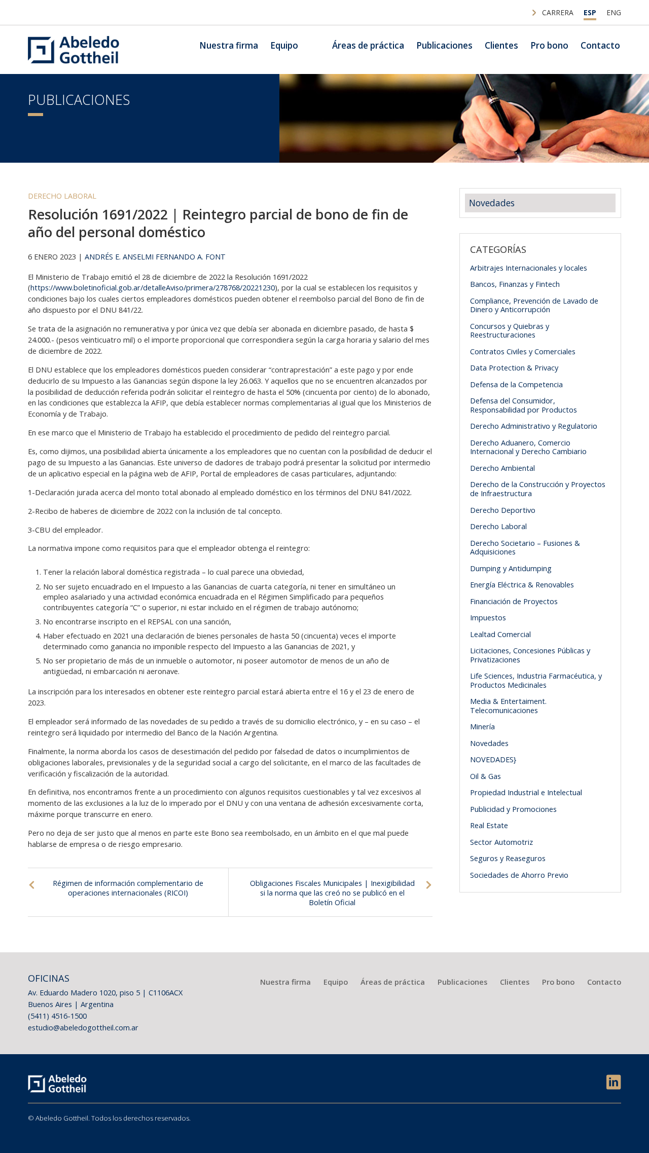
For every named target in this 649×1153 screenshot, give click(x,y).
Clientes (501, 45)
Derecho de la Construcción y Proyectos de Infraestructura (537, 488)
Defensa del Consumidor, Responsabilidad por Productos (523, 405)
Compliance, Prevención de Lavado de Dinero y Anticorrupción (534, 305)
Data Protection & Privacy (514, 367)
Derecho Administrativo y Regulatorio (533, 426)
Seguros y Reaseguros (508, 858)
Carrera (557, 12)
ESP (590, 12)
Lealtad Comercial (500, 634)
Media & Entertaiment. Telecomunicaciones (508, 705)
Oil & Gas (485, 776)
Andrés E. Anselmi (119, 256)
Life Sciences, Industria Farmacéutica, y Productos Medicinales (536, 680)
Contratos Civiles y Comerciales (522, 351)
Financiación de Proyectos (514, 601)
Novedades (492, 203)
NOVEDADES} (493, 759)
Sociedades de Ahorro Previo (519, 875)
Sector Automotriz (501, 842)
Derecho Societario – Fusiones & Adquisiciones (525, 547)
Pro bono (549, 45)
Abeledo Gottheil (73, 49)
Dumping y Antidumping (511, 568)
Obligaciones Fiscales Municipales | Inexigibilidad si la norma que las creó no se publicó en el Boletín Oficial (332, 892)
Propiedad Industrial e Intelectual (526, 792)
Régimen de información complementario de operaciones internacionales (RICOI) (128, 888)
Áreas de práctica (368, 45)
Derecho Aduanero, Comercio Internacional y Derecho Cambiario (528, 447)
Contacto (600, 45)
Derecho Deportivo (502, 510)
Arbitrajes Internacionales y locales (528, 268)
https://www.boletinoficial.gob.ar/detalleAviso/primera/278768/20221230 (152, 287)
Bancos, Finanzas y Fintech (515, 284)
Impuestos (488, 617)
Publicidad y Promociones (513, 809)
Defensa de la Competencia (516, 384)
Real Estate (489, 825)
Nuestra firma (228, 45)
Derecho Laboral (62, 196)
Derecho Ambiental (502, 468)
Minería (482, 726)
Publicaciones (444, 45)
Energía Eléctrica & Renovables (522, 584)
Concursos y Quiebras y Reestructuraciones (509, 330)
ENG (613, 12)
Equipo (284, 45)
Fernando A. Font (191, 256)
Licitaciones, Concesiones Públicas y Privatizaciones (530, 654)
